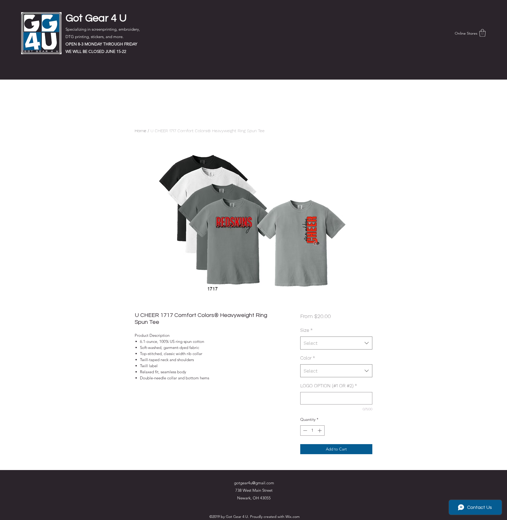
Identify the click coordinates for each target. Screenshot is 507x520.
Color (307, 358)
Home (140, 130)
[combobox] (336, 343)
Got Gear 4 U (96, 18)
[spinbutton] (312, 430)
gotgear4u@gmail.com (254, 482)
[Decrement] (304, 430)
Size (306, 330)
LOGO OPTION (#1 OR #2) (328, 385)
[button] (482, 33)
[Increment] (320, 430)
